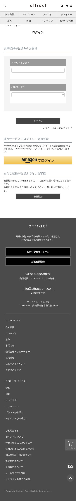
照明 (28, 20)
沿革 (8, 339)
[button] (38, 160)
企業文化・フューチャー (18, 351)
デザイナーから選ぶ (15, 418)
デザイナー (66, 14)
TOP (7, 25)
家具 (9, 20)
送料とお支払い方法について (20, 449)
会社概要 (10, 327)
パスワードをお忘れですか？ (57, 128)
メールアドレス (20, 63)
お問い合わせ (66, 20)
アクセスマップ (13, 370)
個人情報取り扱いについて (19, 455)
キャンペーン (28, 14)
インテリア (47, 20)
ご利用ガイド (12, 430)
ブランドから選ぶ (14, 412)
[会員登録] (62, 5)
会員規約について (14, 467)
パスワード (18, 87)
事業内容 (10, 345)
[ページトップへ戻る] (70, 476)
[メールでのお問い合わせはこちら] (70, 464)
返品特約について (14, 461)
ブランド (47, 14)
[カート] (66, 5)
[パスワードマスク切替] (62, 95)
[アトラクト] (38, 226)
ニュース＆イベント (15, 363)
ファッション (12, 406)
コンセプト (11, 333)
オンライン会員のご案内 (18, 479)
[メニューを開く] (71, 5)
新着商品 (9, 14)
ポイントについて (14, 436)
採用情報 (10, 357)
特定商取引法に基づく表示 (19, 442)
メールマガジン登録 (15, 473)
